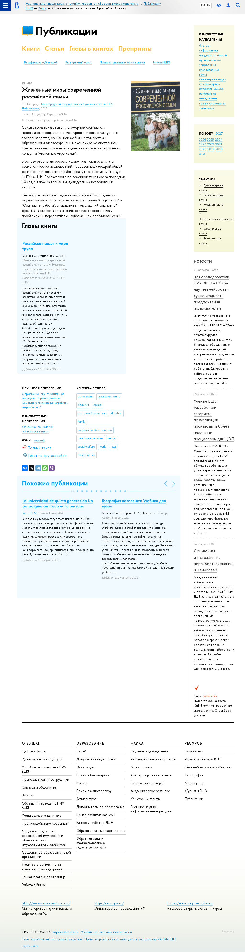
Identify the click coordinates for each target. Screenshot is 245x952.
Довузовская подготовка (96, 759)
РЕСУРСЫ (194, 743)
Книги (31, 48)
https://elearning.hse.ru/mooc (190, 903)
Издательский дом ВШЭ (203, 759)
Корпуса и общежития (39, 787)
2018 (219, 149)
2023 (202, 144)
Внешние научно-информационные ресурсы (151, 809)
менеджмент (208, 98)
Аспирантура (86, 798)
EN (208, 5)
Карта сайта (30, 946)
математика (207, 93)
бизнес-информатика (208, 47)
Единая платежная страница (43, 877)
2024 (218, 139)
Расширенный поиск (78, 62)
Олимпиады (85, 767)
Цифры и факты (34, 751)
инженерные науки (212, 79)
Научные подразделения (150, 751)
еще (202, 154)
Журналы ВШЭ (196, 791)
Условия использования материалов (106, 932)
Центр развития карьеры (95, 814)
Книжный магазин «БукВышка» (208, 767)
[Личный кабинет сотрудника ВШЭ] (228, 5)
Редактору (228, 931)
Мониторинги (141, 767)
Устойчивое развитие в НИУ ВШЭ (44, 769)
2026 (202, 139)
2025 (210, 139)
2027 (219, 133)
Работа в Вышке (34, 884)
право (203, 103)
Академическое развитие (150, 791)
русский (39, 440)
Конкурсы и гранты (145, 798)
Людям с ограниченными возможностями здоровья (42, 866)
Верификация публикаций (40, 62)
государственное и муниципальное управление (213, 60)
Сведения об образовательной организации (46, 854)
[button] (72, 491)
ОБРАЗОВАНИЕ (90, 743)
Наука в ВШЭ (161, 62)
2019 (210, 149)
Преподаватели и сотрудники (45, 779)
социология (217, 103)
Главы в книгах (91, 48)
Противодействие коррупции (45, 823)
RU (203, 5)
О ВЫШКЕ (31, 743)
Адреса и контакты (65, 932)
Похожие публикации (55, 483)
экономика (206, 108)
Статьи (54, 48)
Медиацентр (194, 783)
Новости (203, 261)
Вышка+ (82, 783)
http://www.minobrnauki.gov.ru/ (46, 903)
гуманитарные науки (35, 431)
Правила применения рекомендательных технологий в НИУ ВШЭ (130, 939)
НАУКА (137, 743)
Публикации (66, 30)
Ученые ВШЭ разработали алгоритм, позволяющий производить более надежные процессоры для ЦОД (214, 419)
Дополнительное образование (100, 807)
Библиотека (194, 751)
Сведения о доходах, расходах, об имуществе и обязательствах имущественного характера (44, 838)
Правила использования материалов (122, 62)
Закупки (28, 795)
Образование (31, 394)
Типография (194, 775)
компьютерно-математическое (211, 86)
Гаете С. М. (29, 513)
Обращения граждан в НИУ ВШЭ (43, 805)
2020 (202, 149)
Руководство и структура (42, 759)
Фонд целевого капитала (41, 815)
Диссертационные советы (151, 775)
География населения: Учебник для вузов (134, 503)
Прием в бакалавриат (93, 775)
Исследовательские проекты (153, 759)
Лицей (81, 751)
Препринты (135, 48)
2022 (210, 144)
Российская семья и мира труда (45, 246)
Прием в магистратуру (93, 791)
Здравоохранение (48, 398)
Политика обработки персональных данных (52, 939)
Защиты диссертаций (147, 783)
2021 (218, 144)
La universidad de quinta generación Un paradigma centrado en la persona (57, 503)
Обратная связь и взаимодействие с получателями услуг (91, 842)
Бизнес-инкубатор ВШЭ (94, 822)
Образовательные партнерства (100, 830)
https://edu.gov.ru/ (109, 903)
